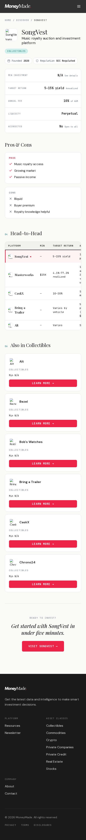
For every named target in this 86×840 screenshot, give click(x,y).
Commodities (56, 733)
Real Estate (54, 761)
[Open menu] (79, 6)
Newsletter (13, 733)
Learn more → (43, 383)
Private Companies (60, 747)
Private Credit (56, 754)
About (9, 786)
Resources (12, 726)
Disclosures (43, 825)
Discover (22, 20)
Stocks (51, 769)
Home (8, 20)
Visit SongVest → (43, 646)
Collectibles (54, 726)
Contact (11, 793)
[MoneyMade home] (18, 6)
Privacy (10, 825)
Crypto (51, 740)
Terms (25, 825)
